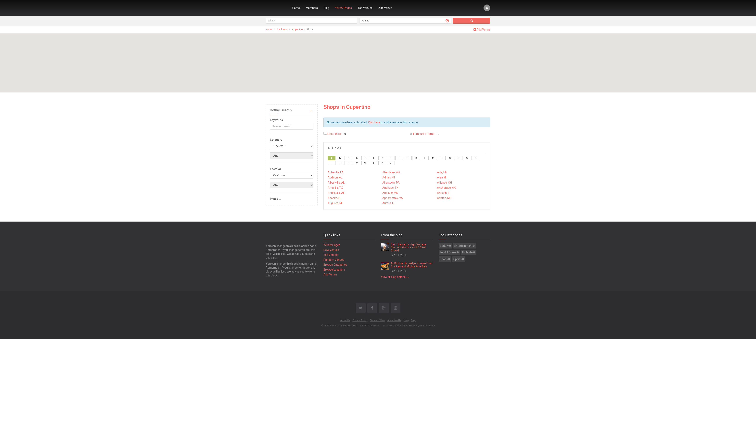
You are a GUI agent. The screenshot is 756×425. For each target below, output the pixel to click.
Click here (374, 122)
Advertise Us (394, 320)
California (282, 29)
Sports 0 (458, 259)
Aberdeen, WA (391, 172)
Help (406, 320)
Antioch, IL (443, 192)
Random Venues (333, 259)
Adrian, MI (388, 177)
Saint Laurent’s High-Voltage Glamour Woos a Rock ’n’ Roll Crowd (408, 247)
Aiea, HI (441, 177)
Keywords (276, 120)
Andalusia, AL (336, 192)
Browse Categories (335, 264)
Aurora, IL (388, 203)
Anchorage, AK (446, 187)
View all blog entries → (395, 276)
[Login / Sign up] (487, 8)
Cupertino (297, 29)
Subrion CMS (350, 325)
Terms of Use (377, 320)
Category (276, 139)
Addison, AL (335, 177)
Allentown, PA (391, 182)
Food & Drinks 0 (449, 252)
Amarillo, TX (335, 187)
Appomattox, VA (392, 198)
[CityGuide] (276, 8)
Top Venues (365, 7)
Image (274, 198)
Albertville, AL (336, 182)
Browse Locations (334, 269)
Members (312, 7)
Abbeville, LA (336, 172)
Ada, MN (442, 172)
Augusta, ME (335, 203)
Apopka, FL (334, 198)
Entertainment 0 (464, 245)
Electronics (334, 133)
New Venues (331, 249)
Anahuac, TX (390, 187)
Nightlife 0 (468, 252)
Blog (326, 7)
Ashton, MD (444, 198)
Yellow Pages (343, 7)
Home (296, 7)
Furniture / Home (423, 133)
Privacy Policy (360, 320)
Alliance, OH (444, 182)
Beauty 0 (445, 245)
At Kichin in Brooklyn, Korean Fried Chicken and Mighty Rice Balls (412, 265)
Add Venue (385, 7)
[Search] (471, 21)
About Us (345, 320)
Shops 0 (445, 259)
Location (276, 169)
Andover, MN (390, 192)
